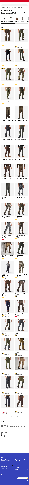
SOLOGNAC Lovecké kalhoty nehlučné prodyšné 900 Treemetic (20, 236)
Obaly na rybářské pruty (4, 437)
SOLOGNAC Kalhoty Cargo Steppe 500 (7, 159)
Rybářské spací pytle (4, 432)
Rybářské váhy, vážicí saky (4, 440)
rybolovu (15, 13)
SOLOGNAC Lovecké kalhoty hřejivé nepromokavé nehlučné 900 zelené (7, 198)
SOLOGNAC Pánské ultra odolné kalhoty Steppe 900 (20, 43)
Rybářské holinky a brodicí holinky (4, 22)
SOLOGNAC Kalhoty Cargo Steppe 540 (7, 351)
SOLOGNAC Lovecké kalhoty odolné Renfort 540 (7, 179)
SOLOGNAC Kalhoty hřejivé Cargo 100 (20, 255)
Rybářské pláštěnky (22, 21)
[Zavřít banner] (27, 0)
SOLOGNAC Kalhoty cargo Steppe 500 (20, 101)
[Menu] (2, 3)
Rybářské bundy (17, 21)
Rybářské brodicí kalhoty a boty (10, 22)
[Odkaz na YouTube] (3, 468)
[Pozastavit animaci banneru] (25, 0)
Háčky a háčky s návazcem (4, 439)
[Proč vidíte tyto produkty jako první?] (1, 27)
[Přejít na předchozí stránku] (12, 417)
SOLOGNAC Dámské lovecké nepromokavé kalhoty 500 (21, 409)
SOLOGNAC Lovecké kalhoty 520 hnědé (20, 293)
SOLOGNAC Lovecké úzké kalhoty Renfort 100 (21, 314)
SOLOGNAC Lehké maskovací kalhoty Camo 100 (7, 236)
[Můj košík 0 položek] (27, 3)
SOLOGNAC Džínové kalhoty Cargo (7, 313)
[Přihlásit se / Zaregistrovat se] (25, 3)
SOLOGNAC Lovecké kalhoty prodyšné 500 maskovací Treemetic (21, 275)
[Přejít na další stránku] (17, 417)
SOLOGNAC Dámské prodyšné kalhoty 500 (8, 120)
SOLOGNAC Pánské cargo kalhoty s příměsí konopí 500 (8, 101)
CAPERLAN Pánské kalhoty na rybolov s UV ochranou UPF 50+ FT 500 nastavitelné (8, 390)
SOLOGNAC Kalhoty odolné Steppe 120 (7, 332)
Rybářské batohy (3, 434)
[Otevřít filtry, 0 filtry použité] (2, 26)
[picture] (7, 35)
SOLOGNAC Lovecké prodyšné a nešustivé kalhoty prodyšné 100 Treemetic (21, 82)
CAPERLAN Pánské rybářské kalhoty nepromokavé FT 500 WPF (7, 275)
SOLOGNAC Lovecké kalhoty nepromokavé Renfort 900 (21, 179)
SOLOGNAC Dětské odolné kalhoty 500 (20, 139)
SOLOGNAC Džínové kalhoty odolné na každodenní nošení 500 (7, 409)
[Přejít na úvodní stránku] (13, 2)
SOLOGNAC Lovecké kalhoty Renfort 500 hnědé (21, 121)
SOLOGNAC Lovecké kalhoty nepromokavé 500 (8, 294)
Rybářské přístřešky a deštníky (5, 435)
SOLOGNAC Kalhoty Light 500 (19, 332)
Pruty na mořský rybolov (4, 436)
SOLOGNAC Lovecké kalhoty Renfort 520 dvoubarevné (8, 256)
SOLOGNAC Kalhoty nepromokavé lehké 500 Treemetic (7, 217)
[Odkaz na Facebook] (2, 468)
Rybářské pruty (3, 433)
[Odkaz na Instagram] (5, 468)
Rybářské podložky (3, 438)
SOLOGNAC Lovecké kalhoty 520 (19, 370)
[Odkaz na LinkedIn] (6, 468)
